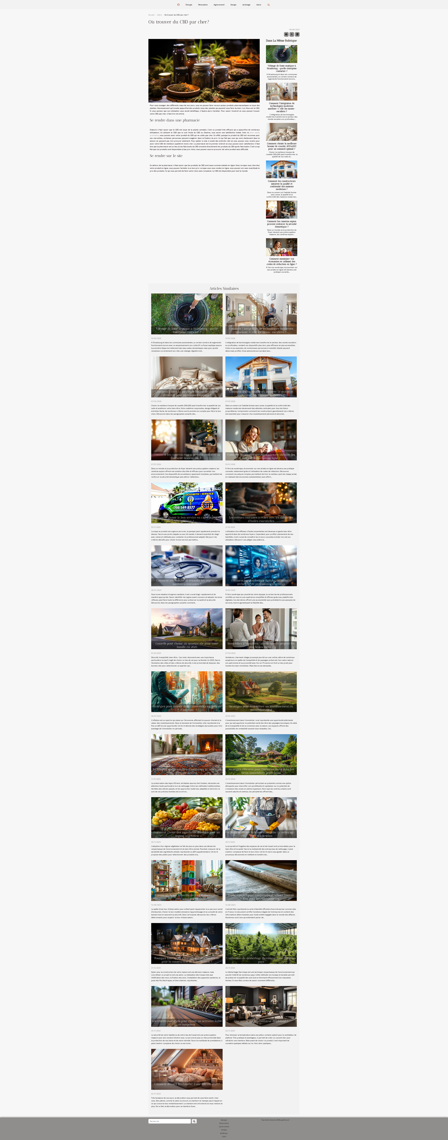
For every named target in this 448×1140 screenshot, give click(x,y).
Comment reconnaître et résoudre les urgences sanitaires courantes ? (186, 582)
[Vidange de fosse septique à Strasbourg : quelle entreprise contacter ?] (281, 54)
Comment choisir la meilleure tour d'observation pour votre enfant (187, 896)
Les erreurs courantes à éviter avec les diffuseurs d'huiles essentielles (261, 519)
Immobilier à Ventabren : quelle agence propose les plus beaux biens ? (261, 645)
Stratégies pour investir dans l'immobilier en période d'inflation (186, 708)
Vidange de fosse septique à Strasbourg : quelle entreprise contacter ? (282, 68)
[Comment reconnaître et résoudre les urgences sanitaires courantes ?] (187, 565)
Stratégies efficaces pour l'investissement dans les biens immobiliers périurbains (261, 771)
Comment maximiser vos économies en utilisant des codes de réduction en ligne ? (282, 261)
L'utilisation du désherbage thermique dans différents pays (261, 959)
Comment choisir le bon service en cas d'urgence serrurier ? (187, 519)
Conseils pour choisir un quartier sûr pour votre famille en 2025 (187, 645)
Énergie (189, 4)
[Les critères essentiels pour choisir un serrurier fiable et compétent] (187, 1006)
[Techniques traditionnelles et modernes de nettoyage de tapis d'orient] (187, 754)
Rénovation (203, 4)
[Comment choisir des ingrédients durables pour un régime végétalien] (187, 817)
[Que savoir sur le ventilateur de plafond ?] (261, 1006)
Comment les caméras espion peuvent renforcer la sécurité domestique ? (282, 224)
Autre (258, 4)
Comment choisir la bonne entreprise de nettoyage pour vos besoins (261, 834)
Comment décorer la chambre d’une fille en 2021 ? (187, 1084)
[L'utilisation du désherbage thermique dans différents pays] (261, 943)
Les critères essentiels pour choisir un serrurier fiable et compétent (187, 1022)
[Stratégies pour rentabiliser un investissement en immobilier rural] (261, 691)
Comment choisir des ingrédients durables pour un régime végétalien (187, 834)
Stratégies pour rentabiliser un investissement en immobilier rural (261, 708)
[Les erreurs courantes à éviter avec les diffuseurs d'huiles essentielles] (261, 502)
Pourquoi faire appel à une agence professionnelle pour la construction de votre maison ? (186, 959)
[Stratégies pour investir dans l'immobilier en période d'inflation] (187, 691)
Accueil (151, 15)
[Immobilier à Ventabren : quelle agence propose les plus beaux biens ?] (261, 628)
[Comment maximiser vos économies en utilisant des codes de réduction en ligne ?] (281, 247)
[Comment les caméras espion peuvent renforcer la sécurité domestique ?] (281, 209)
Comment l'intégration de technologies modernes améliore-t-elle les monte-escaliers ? (282, 107)
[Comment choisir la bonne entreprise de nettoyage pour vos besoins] (261, 817)
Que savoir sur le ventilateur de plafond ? (261, 1021)
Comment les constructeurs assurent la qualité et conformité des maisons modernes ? (282, 185)
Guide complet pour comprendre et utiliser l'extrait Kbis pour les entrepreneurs (261, 896)
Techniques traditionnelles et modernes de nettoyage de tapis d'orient (186, 771)
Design (233, 4)
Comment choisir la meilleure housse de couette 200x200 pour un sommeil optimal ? (282, 146)
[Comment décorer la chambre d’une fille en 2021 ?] (187, 1069)
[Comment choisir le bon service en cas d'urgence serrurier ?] (187, 502)
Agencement (219, 4)
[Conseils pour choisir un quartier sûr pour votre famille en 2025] (187, 628)
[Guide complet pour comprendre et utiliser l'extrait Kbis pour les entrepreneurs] (261, 880)
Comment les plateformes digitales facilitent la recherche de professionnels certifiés (261, 582)
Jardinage (246, 4)
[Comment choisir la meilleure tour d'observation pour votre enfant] (187, 880)
